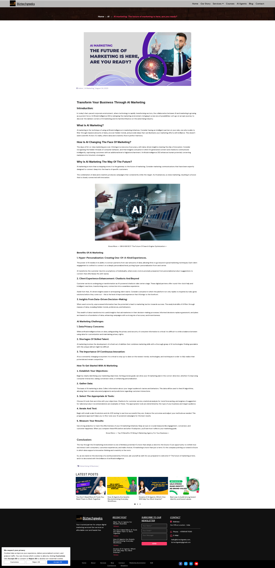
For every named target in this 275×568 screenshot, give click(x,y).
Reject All (36, 562)
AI (108, 16)
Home (101, 16)
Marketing (90, 88)
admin (116, 536)
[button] (135, 504)
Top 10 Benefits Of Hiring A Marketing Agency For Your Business (142, 433)
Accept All (58, 562)
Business (94, 466)
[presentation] (77, 492)
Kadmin (117, 526)
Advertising (84, 466)
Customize (14, 562)
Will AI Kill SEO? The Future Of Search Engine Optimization (142, 246)
